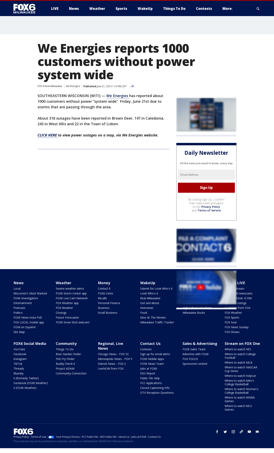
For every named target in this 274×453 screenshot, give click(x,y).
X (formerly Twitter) (26, 378)
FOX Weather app (67, 303)
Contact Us (150, 343)
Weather (63, 282)
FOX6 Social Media (29, 343)
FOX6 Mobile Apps (152, 359)
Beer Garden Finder (68, 354)
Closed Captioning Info (155, 388)
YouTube (19, 349)
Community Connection (71, 373)
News (18, 282)
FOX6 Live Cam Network (72, 298)
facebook (217, 431)
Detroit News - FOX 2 (112, 364)
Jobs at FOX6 (148, 368)
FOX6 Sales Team (194, 349)
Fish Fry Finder (65, 359)
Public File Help (150, 378)
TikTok (17, 364)
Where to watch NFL (238, 349)
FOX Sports (232, 317)
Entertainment (22, 303)
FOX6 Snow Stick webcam (72, 322)
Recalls (102, 298)
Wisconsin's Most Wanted (30, 293)
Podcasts (19, 308)
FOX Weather (64, 308)
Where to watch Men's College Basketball (239, 382)
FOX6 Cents (105, 293)
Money (104, 282)
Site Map (19, 332)
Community (66, 343)
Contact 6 (104, 288)
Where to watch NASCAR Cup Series (241, 369)
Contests (146, 349)
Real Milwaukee (150, 298)
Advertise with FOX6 (196, 354)
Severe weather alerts (70, 288)
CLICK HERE (48, 135)
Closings (61, 313)
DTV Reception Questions (157, 393)
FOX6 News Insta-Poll (27, 317)
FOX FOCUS (190, 359)
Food (143, 313)
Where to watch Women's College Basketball (241, 391)
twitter (225, 431)
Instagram (20, 359)
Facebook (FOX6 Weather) (30, 383)
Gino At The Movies (153, 317)
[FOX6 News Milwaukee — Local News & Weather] (26, 8)
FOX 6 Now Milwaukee (50, 86)
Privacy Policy (210, 207)
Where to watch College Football (240, 356)
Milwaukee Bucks (194, 313)
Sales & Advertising (200, 343)
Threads (18, 368)
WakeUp (147, 282)
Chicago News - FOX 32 (113, 354)
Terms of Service (209, 210)
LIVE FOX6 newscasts (239, 293)
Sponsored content (195, 364)
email (257, 431)
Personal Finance (109, 303)
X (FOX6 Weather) (25, 388)
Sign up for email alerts (155, 354)
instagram (233, 431)
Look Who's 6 (149, 293)
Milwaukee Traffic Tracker (157, 322)
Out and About (149, 303)
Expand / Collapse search (258, 9)
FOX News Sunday (237, 327)
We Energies (73, 86)
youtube (249, 431)
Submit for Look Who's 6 (156, 288)
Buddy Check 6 (65, 364)
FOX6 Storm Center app (71, 293)
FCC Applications (151, 383)
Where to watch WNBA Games (240, 399)
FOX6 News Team (152, 364)
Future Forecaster (67, 317)
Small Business (107, 313)
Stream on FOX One (242, 343)
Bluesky (18, 373)
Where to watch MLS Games (238, 407)
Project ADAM (65, 368)
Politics (18, 313)
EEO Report (147, 373)
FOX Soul (230, 322)
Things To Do (65, 349)
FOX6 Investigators (25, 298)
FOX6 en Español (24, 327)
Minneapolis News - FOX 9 (115, 359)
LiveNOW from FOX (237, 308)
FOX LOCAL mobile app (28, 322)
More (227, 8)
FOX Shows (232, 332)
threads (241, 431)
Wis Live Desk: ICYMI (238, 298)
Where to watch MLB (238, 362)
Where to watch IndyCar (240, 376)
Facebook (19, 354)
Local (16, 288)
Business (104, 308)
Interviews (146, 308)
